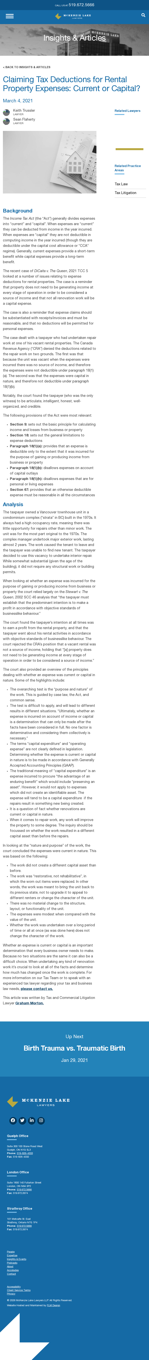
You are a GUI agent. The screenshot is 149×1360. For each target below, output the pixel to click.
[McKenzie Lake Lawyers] (73, 16)
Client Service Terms (18, 1290)
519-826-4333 (25, 1153)
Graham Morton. (29, 1003)
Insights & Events (16, 1259)
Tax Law (121, 184)
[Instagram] (41, 1121)
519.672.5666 (81, 5)
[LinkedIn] (32, 1121)
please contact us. (37, 989)
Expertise (12, 1256)
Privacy (11, 1294)
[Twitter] (22, 1121)
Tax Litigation (125, 193)
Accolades (13, 1270)
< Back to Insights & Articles (26, 67)
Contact (11, 1274)
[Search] (141, 17)
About (10, 1267)
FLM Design (53, 1305)
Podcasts (12, 1263)
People (11, 1252)
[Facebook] (13, 1121)
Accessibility (14, 1287)
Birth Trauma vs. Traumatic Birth (74, 1049)
